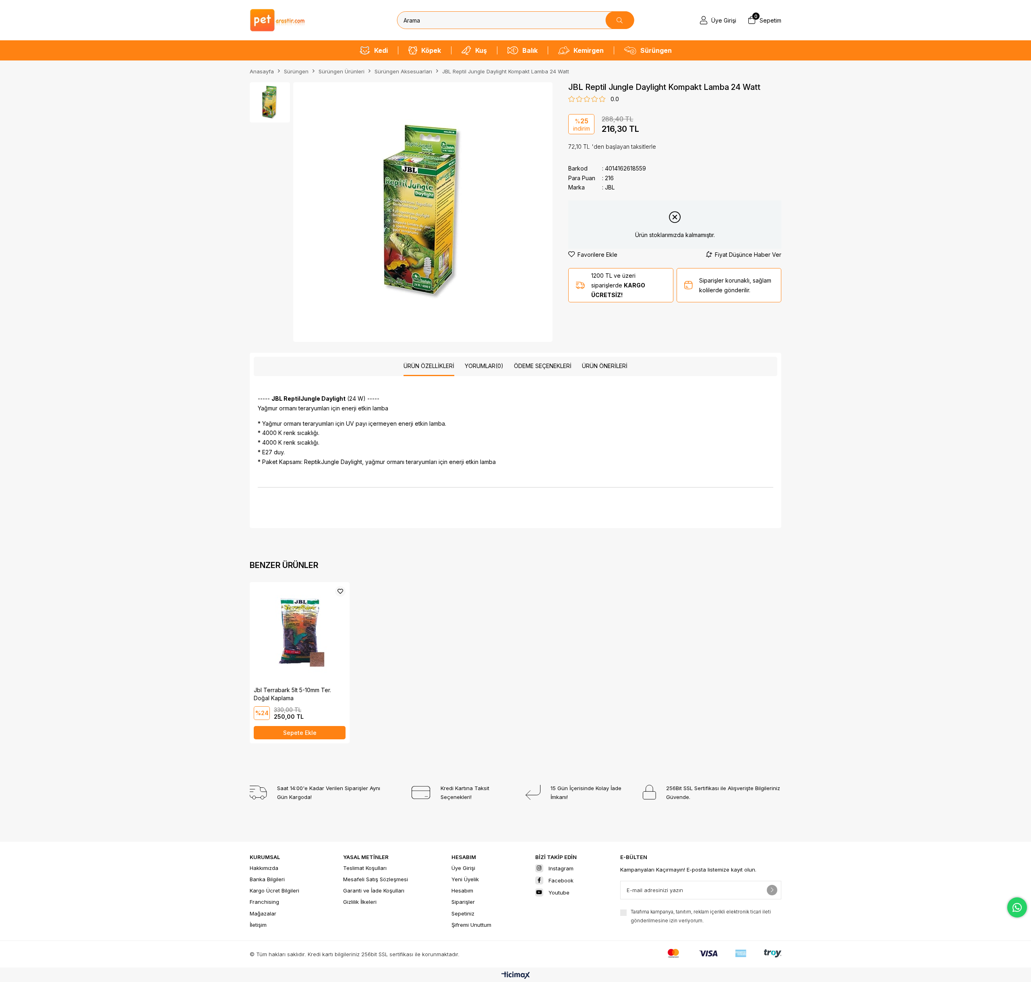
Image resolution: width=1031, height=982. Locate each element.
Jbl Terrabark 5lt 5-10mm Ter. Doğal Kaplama (292, 694)
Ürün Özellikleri (429, 365)
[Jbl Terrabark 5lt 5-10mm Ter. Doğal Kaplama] (300, 632)
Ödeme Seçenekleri (542, 365)
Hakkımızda (264, 868)
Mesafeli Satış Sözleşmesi (375, 879)
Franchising (264, 902)
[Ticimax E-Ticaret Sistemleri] (515, 976)
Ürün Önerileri (604, 365)
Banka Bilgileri (267, 879)
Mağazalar (263, 913)
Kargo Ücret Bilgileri (274, 890)
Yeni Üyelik (465, 879)
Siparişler (463, 902)
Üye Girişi (463, 868)
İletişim (258, 925)
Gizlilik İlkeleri (360, 902)
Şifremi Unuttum (471, 925)
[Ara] (619, 20)
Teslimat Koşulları (365, 868)
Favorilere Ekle (340, 591)
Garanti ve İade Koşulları (373, 890)
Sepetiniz (462, 913)
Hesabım (462, 890)
